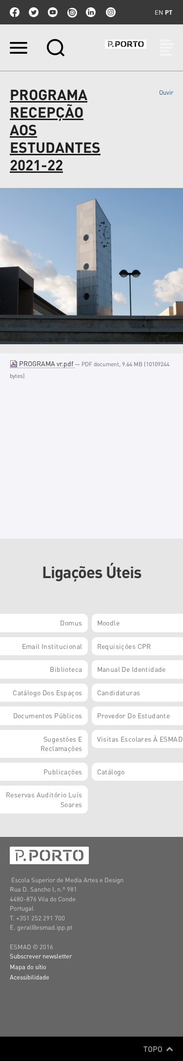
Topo (153, 1049)
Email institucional (52, 646)
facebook (15, 12)
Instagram (110, 12)
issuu (72, 12)
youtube (53, 12)
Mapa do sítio (28, 966)
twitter (34, 12)
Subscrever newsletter (41, 956)
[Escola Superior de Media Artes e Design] (139, 48)
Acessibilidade (29, 977)
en (159, 12)
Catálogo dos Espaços (47, 692)
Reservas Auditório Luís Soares (44, 799)
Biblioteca (66, 669)
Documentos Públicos (47, 715)
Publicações (62, 771)
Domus (71, 622)
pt (168, 12)
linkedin (91, 12)
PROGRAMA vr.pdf (46, 363)
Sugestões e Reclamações (61, 743)
